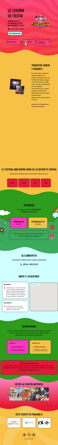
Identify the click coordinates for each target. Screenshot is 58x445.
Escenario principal (17, 347)
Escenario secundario (18, 350)
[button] (17, 347)
